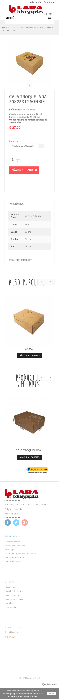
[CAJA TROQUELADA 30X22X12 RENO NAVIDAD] (29, 422)
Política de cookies (13, 561)
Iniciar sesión (35, 2)
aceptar (51, 693)
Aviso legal (9, 549)
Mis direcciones (12, 595)
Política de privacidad (14, 557)
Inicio (4, 27)
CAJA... (29, 349)
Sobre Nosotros (11, 632)
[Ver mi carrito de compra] (50, 14)
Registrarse (49, 2)
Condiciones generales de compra (20, 553)
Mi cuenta (10, 581)
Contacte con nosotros (15, 545)
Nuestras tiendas (12, 541)
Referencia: (15, 109)
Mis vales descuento (14, 591)
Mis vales (9, 603)
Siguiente (29, 85)
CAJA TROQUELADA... (29, 450)
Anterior (29, 40)
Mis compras (10, 587)
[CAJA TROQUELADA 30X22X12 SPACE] (29, 321)
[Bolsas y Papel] (26, 9)
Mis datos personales (15, 599)
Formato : (14, 141)
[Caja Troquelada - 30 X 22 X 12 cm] (29, 62)
